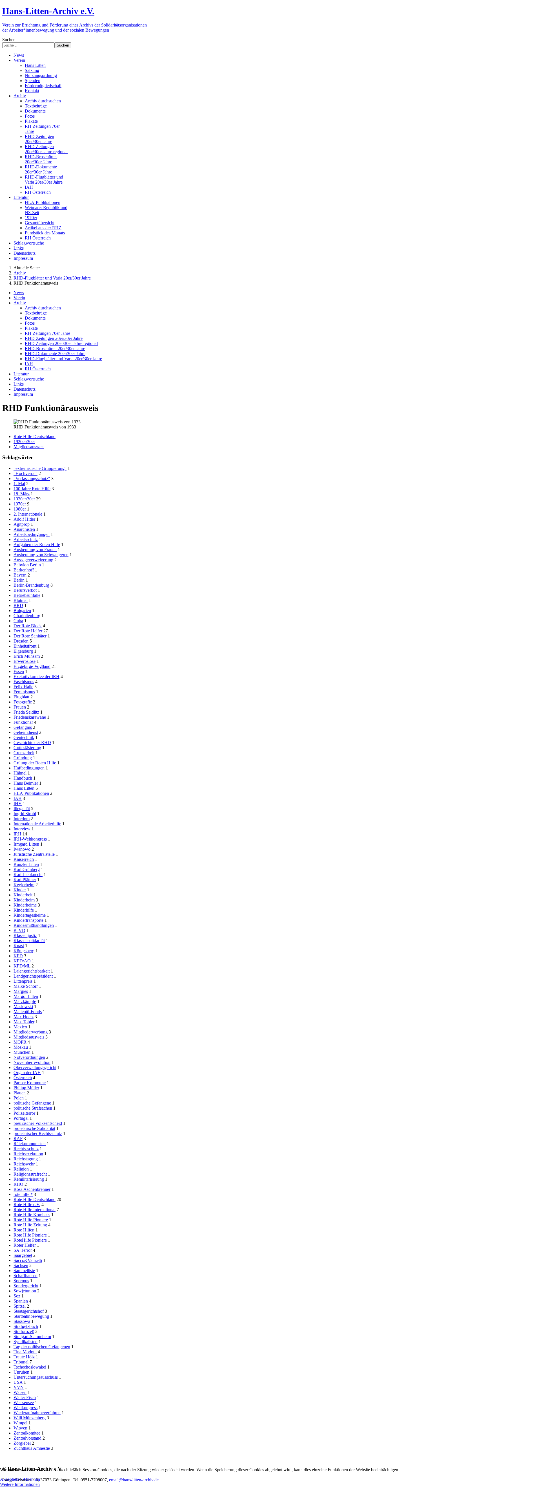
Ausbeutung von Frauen (35, 549)
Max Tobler (24, 1021)
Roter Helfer (25, 1245)
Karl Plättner (25, 879)
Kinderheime (25, 905)
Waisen (20, 1392)
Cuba (18, 620)
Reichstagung (26, 1158)
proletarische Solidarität (34, 1128)
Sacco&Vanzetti (28, 1260)
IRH (17, 834)
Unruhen (21, 1372)
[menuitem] (19, 55)
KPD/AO (22, 960)
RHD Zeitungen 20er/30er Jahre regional (61, 343)
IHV (18, 803)
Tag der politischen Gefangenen (42, 1346)
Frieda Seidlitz (26, 712)
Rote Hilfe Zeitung (30, 1224)
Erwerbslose (25, 661)
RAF (18, 1138)
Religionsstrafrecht (30, 1174)
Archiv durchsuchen (43, 307)
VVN (19, 1387)
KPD (18, 955)
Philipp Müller (26, 1087)
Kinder (20, 889)
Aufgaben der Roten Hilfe (37, 544)
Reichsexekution (28, 1153)
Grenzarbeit (24, 752)
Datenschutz (25, 389)
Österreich (23, 1077)
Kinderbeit (23, 894)
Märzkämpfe (25, 1001)
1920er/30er (24, 441)
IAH (29, 363)
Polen (19, 1098)
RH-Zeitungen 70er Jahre (47, 333)
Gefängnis (23, 727)
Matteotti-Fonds (28, 1011)
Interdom (22, 818)
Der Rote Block (28, 625)
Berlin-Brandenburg (31, 585)
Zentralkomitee (27, 1433)
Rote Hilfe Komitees (32, 1214)
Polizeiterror (24, 1113)
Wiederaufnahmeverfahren (37, 1412)
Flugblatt (21, 696)
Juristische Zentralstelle (34, 854)
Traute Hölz (24, 1356)
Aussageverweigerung (33, 559)
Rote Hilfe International (35, 1209)
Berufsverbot (25, 590)
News (19, 292)
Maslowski (23, 1006)
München (22, 1052)
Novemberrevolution (32, 1062)
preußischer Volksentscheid (38, 1123)
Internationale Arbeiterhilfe (37, 823)
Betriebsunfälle (27, 595)
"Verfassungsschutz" (32, 478)
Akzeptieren (11, 1479)
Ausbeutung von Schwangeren (41, 554)
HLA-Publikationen (31, 793)
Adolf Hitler (24, 519)
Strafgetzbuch (26, 1326)
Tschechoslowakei (30, 1367)
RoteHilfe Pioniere (30, 1240)
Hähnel (20, 773)
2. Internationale (28, 514)
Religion (21, 1169)
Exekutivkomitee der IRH (36, 676)
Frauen (20, 707)
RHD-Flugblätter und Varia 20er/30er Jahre (63, 358)
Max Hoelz (24, 1016)
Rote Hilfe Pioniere (31, 1219)
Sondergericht (26, 1285)
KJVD (19, 930)
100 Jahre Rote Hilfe (32, 488)
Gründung (23, 757)
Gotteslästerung (27, 747)
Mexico (20, 1026)
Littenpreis (23, 981)
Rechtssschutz (26, 1148)
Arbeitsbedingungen (32, 534)
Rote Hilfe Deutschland (35, 436)
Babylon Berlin (27, 564)
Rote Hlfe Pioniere (30, 1235)
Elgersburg (23, 651)
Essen (19, 671)
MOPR (20, 1042)
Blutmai (21, 600)
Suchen (8, 39)
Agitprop (22, 524)
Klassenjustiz (25, 935)
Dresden (21, 641)
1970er (20, 503)
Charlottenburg (27, 615)
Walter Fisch (25, 1397)
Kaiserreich (24, 859)
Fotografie (23, 701)
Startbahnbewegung (31, 1316)
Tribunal (21, 1362)
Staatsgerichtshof (29, 1311)
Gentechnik (24, 737)
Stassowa (22, 1321)
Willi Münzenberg (30, 1417)
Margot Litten (26, 996)
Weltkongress (25, 1407)
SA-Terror (23, 1250)
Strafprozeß (24, 1331)
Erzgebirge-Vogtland (32, 666)
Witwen (20, 1428)
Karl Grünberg (27, 869)
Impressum (23, 394)
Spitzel (20, 1306)
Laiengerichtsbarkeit (32, 971)
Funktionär (23, 722)
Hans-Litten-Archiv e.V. (48, 11)
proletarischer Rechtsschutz (38, 1133)
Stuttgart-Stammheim (32, 1336)
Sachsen (21, 1265)
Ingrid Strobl (25, 813)
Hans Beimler (26, 783)
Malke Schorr (26, 986)
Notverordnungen (29, 1057)
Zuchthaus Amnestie (32, 1448)
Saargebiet (23, 1255)
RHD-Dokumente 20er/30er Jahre (55, 353)
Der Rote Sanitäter (30, 635)
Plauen (20, 1092)
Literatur (21, 373)
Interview (22, 828)
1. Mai (19, 483)
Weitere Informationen (20, 1484)
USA (18, 1382)
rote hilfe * (23, 1194)
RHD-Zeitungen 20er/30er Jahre (54, 338)
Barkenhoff (24, 569)
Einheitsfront (25, 646)
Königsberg (24, 950)
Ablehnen (31, 1479)
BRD (18, 605)
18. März (22, 493)
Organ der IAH (27, 1072)
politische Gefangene (32, 1103)
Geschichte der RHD (32, 742)
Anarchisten (24, 529)
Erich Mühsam (27, 656)
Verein (19, 297)
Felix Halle (23, 686)
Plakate (31, 328)
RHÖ (18, 1184)
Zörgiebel (22, 1443)
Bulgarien (22, 610)
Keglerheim (24, 884)
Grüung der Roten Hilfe (35, 762)
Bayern (20, 575)
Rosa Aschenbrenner (32, 1189)
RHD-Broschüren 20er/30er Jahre (55, 348)
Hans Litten (24, 788)
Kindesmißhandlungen (34, 925)
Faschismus (24, 681)
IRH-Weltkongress (30, 839)
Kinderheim (24, 900)
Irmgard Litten (26, 844)
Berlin (19, 580)
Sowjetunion (25, 1290)
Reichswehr (24, 1164)
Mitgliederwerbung (31, 1032)
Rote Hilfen (24, 1230)
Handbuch (23, 778)
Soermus (21, 1280)
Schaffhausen (25, 1275)
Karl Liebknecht (28, 874)
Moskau (21, 1047)
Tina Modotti (25, 1351)
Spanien (21, 1301)
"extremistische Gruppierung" (40, 468)
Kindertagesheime (30, 915)
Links (19, 384)
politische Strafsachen (33, 1108)
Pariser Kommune (30, 1082)
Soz (17, 1296)
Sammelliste (24, 1270)
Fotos (30, 323)
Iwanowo (22, 849)
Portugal (21, 1118)
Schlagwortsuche (29, 379)
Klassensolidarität (29, 940)
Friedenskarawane (30, 717)
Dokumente (35, 318)
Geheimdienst (26, 732)
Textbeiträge (36, 313)
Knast (19, 945)
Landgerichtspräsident (33, 976)
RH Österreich (38, 368)
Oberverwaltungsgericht (35, 1067)
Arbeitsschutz (26, 539)
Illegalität (22, 808)
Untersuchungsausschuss (36, 1377)
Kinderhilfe (24, 910)
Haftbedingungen (29, 768)
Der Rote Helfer (28, 630)
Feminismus (24, 691)
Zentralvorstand (27, 1438)
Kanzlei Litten (26, 864)
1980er (20, 509)
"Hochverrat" (25, 473)
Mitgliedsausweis (29, 446)
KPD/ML (22, 966)
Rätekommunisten (30, 1143)
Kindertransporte (28, 920)
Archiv (20, 302)
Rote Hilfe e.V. (27, 1204)
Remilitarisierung (29, 1179)
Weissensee (24, 1402)
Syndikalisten (25, 1341)
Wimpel (20, 1422)
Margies (21, 991)
